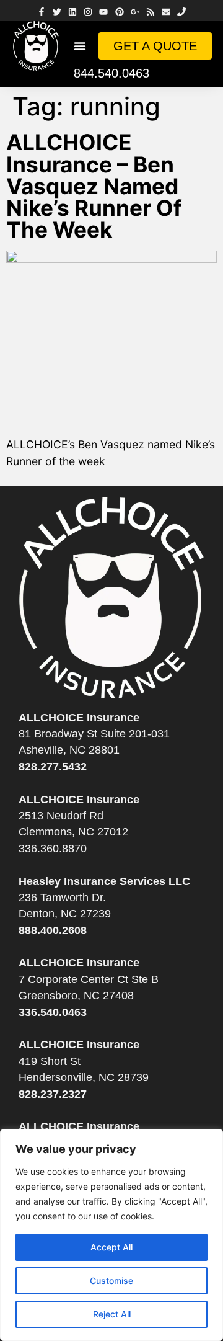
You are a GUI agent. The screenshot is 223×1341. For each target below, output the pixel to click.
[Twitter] (56, 12)
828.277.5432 (53, 766)
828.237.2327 (53, 1094)
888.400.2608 (53, 930)
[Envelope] (166, 12)
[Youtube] (104, 12)
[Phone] (182, 12)
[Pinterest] (119, 12)
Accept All (111, 1247)
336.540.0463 (53, 1012)
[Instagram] (88, 12)
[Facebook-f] (41, 12)
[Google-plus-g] (134, 12)
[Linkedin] (72, 12)
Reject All (112, 1314)
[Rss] (150, 12)
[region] (111, 1235)
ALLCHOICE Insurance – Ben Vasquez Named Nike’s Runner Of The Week (94, 186)
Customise (111, 1280)
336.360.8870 (53, 848)
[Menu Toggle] (80, 46)
